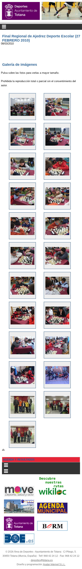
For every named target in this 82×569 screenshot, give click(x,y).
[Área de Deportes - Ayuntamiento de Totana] (21, 11)
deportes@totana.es (42, 560)
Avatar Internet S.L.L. (54, 564)
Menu (41, 27)
